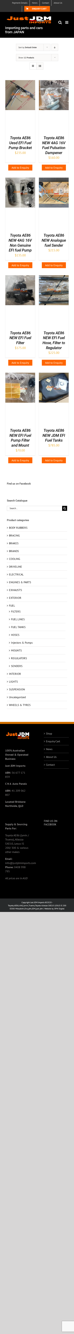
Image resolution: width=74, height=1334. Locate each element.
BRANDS (14, 551)
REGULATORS (19, 658)
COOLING (14, 559)
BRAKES (14, 543)
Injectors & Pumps (22, 642)
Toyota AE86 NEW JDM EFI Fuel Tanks (54, 435)
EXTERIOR (15, 597)
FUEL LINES (18, 619)
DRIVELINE (15, 566)
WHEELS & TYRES (20, 705)
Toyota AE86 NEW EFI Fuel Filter (20, 338)
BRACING (14, 535)
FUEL (12, 605)
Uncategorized (17, 697)
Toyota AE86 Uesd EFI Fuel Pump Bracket (20, 143)
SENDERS (17, 666)
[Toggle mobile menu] (67, 22)
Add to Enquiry (20, 167)
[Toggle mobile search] (60, 22)
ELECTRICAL (16, 574)
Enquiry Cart (53, 741)
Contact (50, 764)
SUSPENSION (17, 689)
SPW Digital (59, 908)
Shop (49, 733)
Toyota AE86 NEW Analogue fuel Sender (54, 240)
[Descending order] (54, 47)
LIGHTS (13, 681)
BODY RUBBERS (18, 527)
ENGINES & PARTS (20, 582)
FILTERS (16, 611)
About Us (51, 757)
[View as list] (39, 66)
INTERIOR (15, 673)
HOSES (15, 635)
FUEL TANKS (18, 627)
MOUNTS (16, 650)
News (49, 749)
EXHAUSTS (15, 590)
